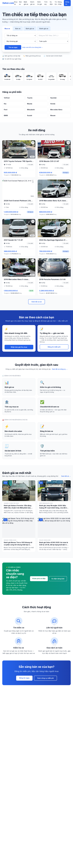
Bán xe (20, 3)
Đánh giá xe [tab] (43, 29)
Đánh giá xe (32, 3)
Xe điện (51, 3)
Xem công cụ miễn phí (45, 678)
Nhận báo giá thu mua (19, 347)
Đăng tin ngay (24, 678)
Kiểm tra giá (39, 3)
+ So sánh (30, 164)
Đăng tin (67, 3)
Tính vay (45, 3)
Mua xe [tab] (7, 29)
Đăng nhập (60, 3)
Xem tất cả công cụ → (60, 369)
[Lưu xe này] (33, 142)
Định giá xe (26, 3)
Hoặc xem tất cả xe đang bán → (32, 47)
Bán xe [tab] (17, 29)
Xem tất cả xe (36, 302)
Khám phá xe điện (39, 578)
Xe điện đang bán (57, 579)
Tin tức (56, 3)
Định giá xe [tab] (30, 29)
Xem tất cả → (66, 476)
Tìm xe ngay (12, 47)
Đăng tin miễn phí (54, 347)
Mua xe (15, 3)
